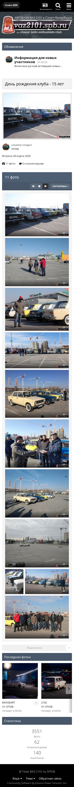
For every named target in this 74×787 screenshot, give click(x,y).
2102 (44, 702)
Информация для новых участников (35, 59)
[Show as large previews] (39, 186)
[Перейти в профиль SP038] (9, 59)
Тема (30, 778)
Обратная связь (50, 778)
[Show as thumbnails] (45, 186)
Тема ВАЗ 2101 (32, 771)
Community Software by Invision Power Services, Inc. (37, 783)
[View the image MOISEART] (20, 681)
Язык (16, 778)
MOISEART (8, 702)
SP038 (9, 706)
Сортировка (59, 186)
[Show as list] (33, 186)
